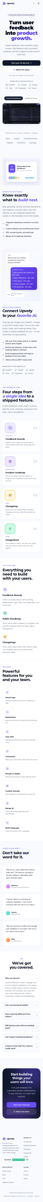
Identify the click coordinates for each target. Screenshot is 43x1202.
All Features (28, 1142)
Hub (4, 1178)
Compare (30, 1196)
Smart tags (10, 698)
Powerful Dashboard (13, 98)
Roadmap (27, 1149)
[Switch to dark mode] (34, 3)
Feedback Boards (30, 1145)
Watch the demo (23, 70)
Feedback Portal (31, 98)
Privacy (26, 1175)
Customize (10, 757)
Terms (26, 1171)
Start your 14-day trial (20, 63)
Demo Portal (7, 1171)
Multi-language (12, 828)
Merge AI (9, 808)
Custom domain (12, 791)
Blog (4, 1175)
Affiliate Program (8, 1182)
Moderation (10, 717)
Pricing (26, 1157)
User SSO (9, 737)
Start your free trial (21, 1105)
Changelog (27, 1153)
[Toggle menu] (38, 3)
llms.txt (37, 1196)
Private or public (12, 774)
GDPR (26, 1178)
